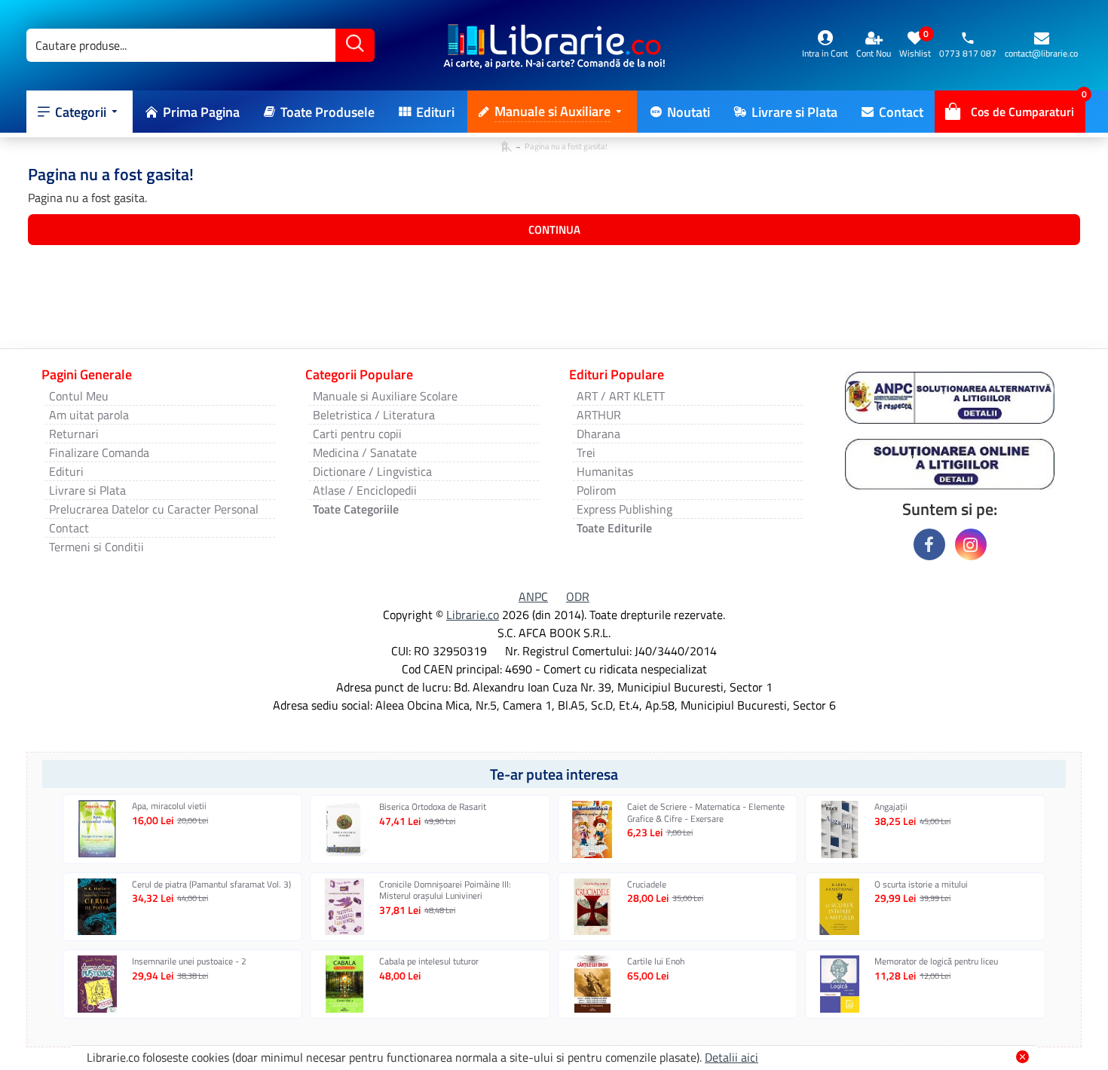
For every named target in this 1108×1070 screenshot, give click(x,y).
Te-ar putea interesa (554, 774)
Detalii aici (731, 1057)
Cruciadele (646, 884)
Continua (554, 229)
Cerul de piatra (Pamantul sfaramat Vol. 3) (211, 884)
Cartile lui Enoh (655, 961)
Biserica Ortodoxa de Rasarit (432, 807)
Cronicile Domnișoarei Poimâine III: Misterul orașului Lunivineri (445, 890)
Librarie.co (472, 615)
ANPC (533, 596)
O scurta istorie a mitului (921, 884)
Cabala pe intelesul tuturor (429, 961)
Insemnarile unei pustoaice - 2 (189, 961)
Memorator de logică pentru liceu (936, 961)
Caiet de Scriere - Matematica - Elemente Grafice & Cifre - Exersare (706, 812)
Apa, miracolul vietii (169, 806)
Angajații (891, 807)
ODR (577, 596)
